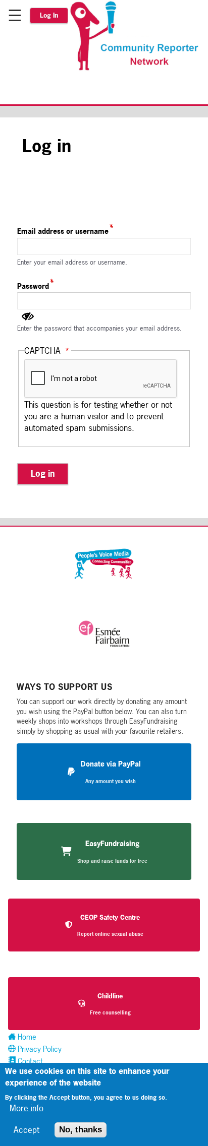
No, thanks (80, 1129)
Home (26, 1037)
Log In (49, 15)
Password (33, 285)
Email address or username (63, 231)
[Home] (138, 69)
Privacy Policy (39, 1049)
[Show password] (28, 316)
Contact (29, 1061)
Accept (26, 1129)
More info (26, 1108)
